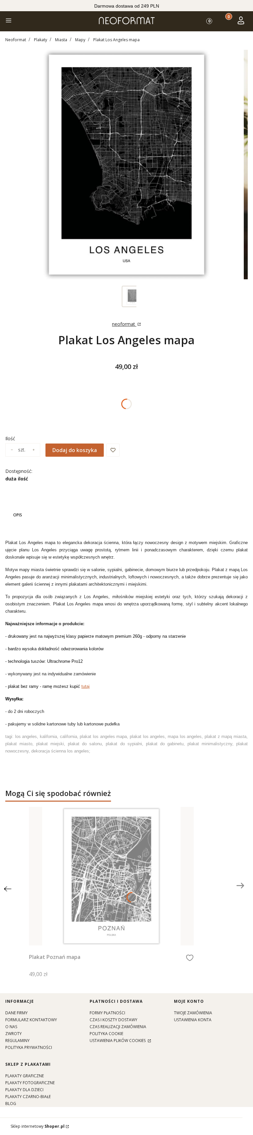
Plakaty (40, 40)
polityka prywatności (28, 1047)
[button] (8, 21)
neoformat (124, 324)
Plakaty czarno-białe (28, 1096)
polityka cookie (106, 1033)
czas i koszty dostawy (113, 1020)
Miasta (61, 40)
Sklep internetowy (38, 1126)
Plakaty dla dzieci (24, 1089)
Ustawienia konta (192, 1020)
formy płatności (107, 1013)
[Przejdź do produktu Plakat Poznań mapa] (111, 876)
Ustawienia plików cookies (118, 1040)
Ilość (10, 438)
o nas (11, 1026)
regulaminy (17, 1040)
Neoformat (15, 40)
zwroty (13, 1033)
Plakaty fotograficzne (30, 1083)
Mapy (80, 40)
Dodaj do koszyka (74, 450)
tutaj (85, 686)
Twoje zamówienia (193, 1013)
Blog (10, 1103)
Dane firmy (16, 1013)
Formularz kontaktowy (31, 1020)
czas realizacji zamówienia (118, 1026)
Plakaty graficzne (24, 1076)
